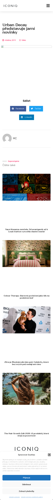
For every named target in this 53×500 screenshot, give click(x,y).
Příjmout (26, 478)
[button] (49, 455)
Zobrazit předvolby (26, 491)
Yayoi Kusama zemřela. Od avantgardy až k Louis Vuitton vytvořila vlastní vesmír (26, 230)
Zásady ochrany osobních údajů (32, 497)
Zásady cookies (14, 497)
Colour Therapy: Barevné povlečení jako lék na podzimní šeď (26, 297)
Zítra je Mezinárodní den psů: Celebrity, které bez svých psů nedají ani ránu (26, 363)
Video (24, 40)
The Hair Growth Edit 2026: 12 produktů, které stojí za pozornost (26, 434)
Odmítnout (26, 484)
